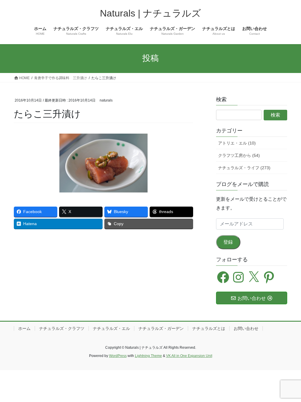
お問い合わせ (246, 328)
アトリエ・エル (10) (237, 143)
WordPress (118, 356)
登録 (228, 242)
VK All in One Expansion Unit (189, 356)
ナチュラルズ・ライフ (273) (244, 167)
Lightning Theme (148, 356)
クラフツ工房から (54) (239, 155)
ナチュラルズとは (208, 328)
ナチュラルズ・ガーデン (161, 328)
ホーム (24, 328)
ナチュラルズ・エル (111, 328)
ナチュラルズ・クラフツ (61, 328)
